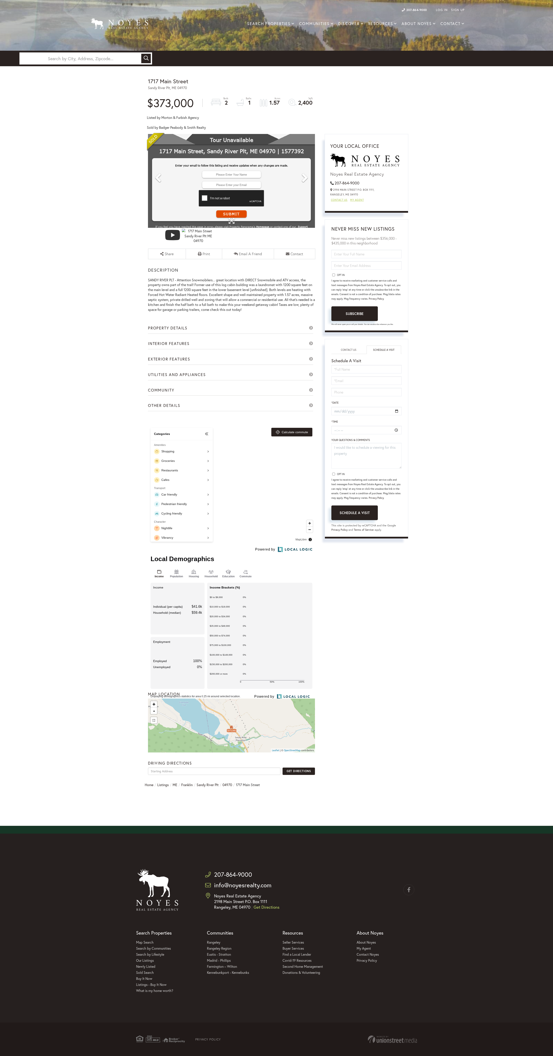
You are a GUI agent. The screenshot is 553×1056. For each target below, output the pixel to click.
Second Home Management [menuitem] (303, 966)
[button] (146, 58)
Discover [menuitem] (349, 23)
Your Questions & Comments (350, 440)
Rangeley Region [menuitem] (219, 948)
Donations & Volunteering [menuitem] (301, 972)
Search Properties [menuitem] (269, 23)
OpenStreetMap (292, 750)
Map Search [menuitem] (145, 942)
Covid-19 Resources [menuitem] (297, 960)
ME (175, 784)
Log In (442, 10)
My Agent (357, 199)
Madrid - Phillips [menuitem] (219, 960)
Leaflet (275, 750)
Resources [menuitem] (380, 23)
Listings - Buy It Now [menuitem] (151, 984)
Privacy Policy (376, 298)
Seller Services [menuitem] (293, 942)
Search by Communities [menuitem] (153, 948)
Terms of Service (364, 530)
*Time (334, 421)
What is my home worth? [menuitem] (154, 990)
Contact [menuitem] (450, 23)
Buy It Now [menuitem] (144, 978)
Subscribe (355, 313)
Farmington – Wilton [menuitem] (222, 966)
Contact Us (339, 199)
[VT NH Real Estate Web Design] (392, 1039)
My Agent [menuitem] (364, 948)
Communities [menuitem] (314, 23)
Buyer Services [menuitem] (293, 948)
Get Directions (299, 771)
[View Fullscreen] (154, 720)
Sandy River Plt (208, 784)
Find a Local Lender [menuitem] (297, 954)
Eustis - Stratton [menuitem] (219, 954)
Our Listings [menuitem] (145, 960)
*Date (335, 402)
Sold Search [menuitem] (145, 972)
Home (149, 784)
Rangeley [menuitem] (213, 942)
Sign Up (458, 10)
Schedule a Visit (383, 349)
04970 (227, 784)
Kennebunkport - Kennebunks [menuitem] (228, 972)
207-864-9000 (416, 10)
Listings (163, 784)
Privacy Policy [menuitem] (367, 960)
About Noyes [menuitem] (417, 23)
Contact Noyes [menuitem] (368, 954)
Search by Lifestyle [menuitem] (150, 954)
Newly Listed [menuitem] (145, 966)
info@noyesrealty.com (243, 885)
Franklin (187, 784)
